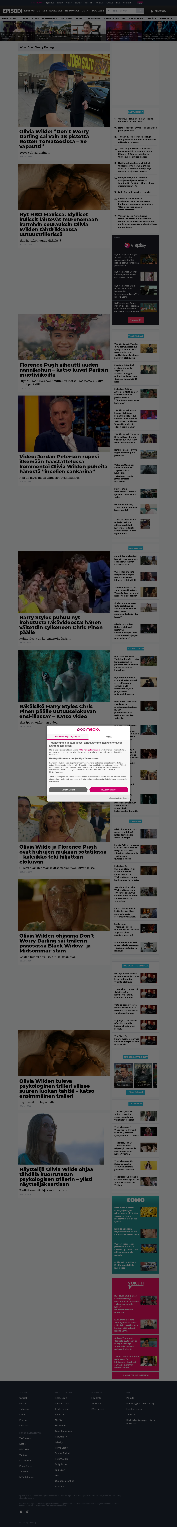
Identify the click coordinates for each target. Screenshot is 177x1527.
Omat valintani (68, 789)
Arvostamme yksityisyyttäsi (67, 736)
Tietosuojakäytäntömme (118, 798)
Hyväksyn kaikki (108, 789)
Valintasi (109, 737)
